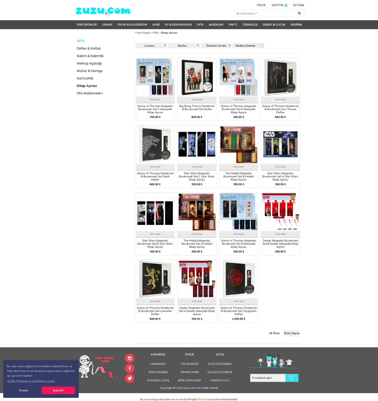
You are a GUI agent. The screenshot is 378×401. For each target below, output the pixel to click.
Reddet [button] (23, 390)
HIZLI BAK (155, 99)
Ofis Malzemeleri (90, 93)
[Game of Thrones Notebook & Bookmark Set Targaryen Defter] (238, 297)
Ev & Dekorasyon (178, 24)
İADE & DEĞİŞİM (158, 372)
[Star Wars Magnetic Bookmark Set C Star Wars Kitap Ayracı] (197, 162)
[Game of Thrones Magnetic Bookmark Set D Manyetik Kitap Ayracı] (238, 95)
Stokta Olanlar (245, 45)
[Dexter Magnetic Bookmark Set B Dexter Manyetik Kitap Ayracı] (280, 229)
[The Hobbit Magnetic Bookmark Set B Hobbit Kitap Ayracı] (238, 162)
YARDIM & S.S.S (220, 380)
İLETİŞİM (298, 5)
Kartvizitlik (85, 78)
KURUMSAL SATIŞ (158, 380)
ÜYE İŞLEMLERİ (189, 363)
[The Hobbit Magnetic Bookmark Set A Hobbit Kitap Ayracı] (197, 229)
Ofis (200, 24)
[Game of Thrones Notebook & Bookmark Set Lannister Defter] (155, 297)
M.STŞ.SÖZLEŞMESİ (220, 363)
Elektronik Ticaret (173, 399)
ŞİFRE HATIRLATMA (189, 380)
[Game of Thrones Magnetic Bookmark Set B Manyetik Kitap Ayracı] (238, 229)
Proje (194, 399)
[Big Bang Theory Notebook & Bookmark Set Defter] (197, 95)
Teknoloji (250, 24)
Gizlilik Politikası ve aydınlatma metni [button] (31, 381)
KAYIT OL (292, 378)
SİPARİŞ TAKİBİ (190, 372)
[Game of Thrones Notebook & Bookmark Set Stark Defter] (155, 162)
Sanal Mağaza (152, 399)
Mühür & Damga (89, 71)
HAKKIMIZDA (158, 363)
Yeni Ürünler (87, 24)
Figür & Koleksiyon (132, 24)
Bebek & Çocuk (274, 24)
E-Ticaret (206, 399)
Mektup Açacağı (89, 63)
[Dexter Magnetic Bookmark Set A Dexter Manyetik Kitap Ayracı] (197, 297)
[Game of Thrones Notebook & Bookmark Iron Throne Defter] (280, 95)
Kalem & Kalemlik (90, 56)
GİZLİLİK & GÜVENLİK (220, 372)
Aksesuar (216, 24)
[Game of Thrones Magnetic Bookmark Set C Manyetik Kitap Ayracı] (155, 95)
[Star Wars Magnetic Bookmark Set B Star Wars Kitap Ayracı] (155, 229)
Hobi (156, 24)
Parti (233, 24)
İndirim (296, 24)
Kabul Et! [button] (58, 390)
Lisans (107, 24)
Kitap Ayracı (87, 86)
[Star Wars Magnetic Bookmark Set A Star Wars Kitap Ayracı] (280, 162)
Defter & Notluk (89, 48)
